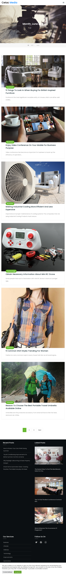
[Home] (28, 45)
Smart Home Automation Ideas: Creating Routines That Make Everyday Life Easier (15, 468)
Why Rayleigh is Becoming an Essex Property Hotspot (16, 462)
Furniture (10, 87)
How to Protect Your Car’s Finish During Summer (15, 450)
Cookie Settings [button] (7, 572)
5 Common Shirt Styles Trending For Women (27, 351)
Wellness (6, 550)
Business (10, 142)
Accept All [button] (17, 572)
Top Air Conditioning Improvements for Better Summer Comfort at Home (15, 456)
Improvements (8, 557)
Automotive (7, 561)
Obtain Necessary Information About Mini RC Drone (30, 274)
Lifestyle (10, 348)
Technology (11, 271)
